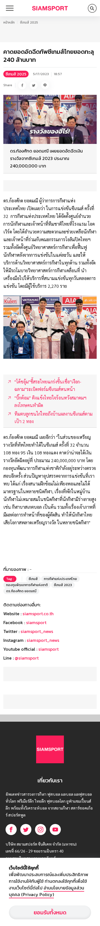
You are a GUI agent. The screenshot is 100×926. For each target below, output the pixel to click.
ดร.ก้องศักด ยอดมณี (21, 591)
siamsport (36, 622)
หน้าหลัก (9, 22)
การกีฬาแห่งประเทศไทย (60, 578)
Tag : (10, 578)
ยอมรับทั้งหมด (50, 912)
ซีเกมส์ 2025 (29, 22)
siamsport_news (37, 631)
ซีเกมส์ (33, 578)
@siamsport (27, 658)
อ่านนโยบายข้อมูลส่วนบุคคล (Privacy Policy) (46, 891)
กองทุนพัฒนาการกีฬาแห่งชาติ (27, 584)
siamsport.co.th (38, 613)
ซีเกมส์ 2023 (63, 584)
